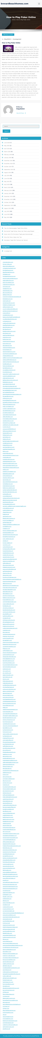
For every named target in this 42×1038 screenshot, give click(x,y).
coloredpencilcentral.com (9, 414)
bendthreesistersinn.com (9, 717)
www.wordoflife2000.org (9, 429)
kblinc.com (5, 451)
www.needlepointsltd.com (10, 872)
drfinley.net (6, 992)
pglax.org (5, 707)
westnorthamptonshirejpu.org (11, 361)
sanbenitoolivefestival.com (10, 559)
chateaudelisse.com (8, 355)
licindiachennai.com (8, 270)
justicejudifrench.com (8, 654)
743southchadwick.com (9, 404)
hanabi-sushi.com (7, 896)
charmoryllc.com (7, 573)
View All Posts (20, 113)
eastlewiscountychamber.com (11, 585)
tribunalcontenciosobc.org (10, 587)
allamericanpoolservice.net (10, 500)
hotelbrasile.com (7, 364)
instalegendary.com (8, 315)
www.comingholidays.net (9, 569)
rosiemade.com (7, 457)
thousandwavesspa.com (9, 742)
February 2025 (8, 154)
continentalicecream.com (9, 601)
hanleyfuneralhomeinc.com (10, 463)
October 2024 (8, 166)
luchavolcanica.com (8, 729)
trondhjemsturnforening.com (10, 947)
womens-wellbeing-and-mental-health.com (14, 506)
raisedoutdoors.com (8, 420)
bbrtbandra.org (7, 329)
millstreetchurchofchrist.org (10, 972)
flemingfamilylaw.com (8, 994)
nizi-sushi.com (7, 671)
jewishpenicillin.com (8, 502)
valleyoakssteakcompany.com (10, 762)
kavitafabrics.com (7, 727)
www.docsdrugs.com (8, 866)
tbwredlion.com (7, 951)
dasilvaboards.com (8, 591)
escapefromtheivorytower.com (11, 402)
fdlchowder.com (7, 870)
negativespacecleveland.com (10, 709)
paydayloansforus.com (9, 302)
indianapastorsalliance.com (10, 760)
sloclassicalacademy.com (9, 589)
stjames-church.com (8, 636)
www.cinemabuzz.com (9, 902)
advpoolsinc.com (7, 756)
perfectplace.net (7, 522)
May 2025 (6, 145)
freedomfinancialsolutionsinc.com (12, 845)
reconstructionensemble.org (10, 725)
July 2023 (6, 211)
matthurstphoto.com (8, 963)
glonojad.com (6, 632)
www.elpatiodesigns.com (9, 935)
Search (6, 131)
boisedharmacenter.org (9, 536)
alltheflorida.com (7, 965)
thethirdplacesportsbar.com (10, 927)
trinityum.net (6, 923)
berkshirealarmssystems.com (10, 441)
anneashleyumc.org (8, 856)
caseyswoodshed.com (8, 764)
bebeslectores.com (8, 382)
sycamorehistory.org (8, 908)
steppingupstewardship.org (10, 888)
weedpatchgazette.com (9, 449)
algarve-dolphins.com (8, 691)
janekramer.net (7, 669)
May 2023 (6, 217)
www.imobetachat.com (9, 813)
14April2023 (7, 39)
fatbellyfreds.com (7, 933)
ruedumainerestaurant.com (10, 628)
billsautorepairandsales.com (10, 953)
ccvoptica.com (6, 890)
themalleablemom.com (9, 658)
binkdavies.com (7, 605)
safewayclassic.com (8, 307)
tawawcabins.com (7, 433)
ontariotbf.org (6, 313)
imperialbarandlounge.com (10, 418)
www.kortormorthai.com (9, 852)
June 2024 (7, 178)
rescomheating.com (8, 1016)
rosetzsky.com (6, 630)
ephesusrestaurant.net (9, 929)
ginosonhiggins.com (8, 695)
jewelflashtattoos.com (9, 325)
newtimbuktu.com (8, 290)
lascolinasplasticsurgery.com (10, 876)
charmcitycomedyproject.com (11, 642)
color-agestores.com (8, 538)
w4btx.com (6, 469)
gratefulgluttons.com (8, 553)
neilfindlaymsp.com (8, 746)
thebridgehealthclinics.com (10, 797)
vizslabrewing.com (8, 443)
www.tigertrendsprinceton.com (11, 833)
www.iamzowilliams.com (9, 915)
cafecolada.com (7, 563)
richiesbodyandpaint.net (9, 268)
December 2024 (8, 160)
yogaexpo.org (6, 528)
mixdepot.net (6, 904)
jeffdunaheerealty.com (9, 841)
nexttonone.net (7, 823)
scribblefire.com (7, 526)
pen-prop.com (6, 831)
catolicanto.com (7, 516)
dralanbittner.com (7, 445)
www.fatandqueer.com (8, 854)
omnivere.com (6, 286)
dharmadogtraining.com (9, 1010)
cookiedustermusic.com (9, 723)
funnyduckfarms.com (8, 984)
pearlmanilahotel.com (8, 335)
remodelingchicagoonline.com (11, 882)
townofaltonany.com (8, 705)
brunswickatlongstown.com (10, 664)
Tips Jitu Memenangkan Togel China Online (15, 228)
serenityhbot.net (7, 825)
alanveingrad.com (7, 693)
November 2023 (8, 199)
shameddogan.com (8, 801)
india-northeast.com (8, 406)
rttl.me (4, 1014)
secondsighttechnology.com (10, 481)
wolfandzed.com (7, 898)
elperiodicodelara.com (8, 266)
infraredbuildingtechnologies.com (12, 388)
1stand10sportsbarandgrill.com (11, 467)
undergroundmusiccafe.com (10, 1024)
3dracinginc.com (7, 575)
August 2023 (7, 208)
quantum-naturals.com (9, 955)
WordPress (17, 1036)
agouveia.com (6, 1002)
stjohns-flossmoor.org (9, 719)
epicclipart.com (7, 333)
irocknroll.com (6, 426)
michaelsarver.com (8, 483)
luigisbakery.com (7, 894)
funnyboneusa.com (8, 721)
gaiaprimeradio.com (8, 675)
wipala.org (5, 540)
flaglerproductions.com (9, 597)
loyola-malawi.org (7, 542)
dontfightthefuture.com (9, 410)
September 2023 (8, 205)
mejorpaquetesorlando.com (10, 465)
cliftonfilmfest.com (8, 416)
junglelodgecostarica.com (9, 685)
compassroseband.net (9, 778)
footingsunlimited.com (9, 862)
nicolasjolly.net (7, 618)
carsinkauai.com (7, 969)
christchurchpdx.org (8, 608)
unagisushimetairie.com (9, 323)
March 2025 (7, 151)
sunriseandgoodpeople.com (10, 713)
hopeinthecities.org (8, 551)
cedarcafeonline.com (8, 280)
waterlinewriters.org (8, 799)
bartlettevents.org (7, 368)
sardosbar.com (7, 437)
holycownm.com (7, 731)
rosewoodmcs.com (8, 906)
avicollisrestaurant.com (9, 748)
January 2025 (8, 157)
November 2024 (8, 163)
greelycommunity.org (8, 626)
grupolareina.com (7, 372)
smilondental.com (7, 475)
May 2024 (6, 181)
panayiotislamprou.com (9, 351)
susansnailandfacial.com (9, 829)
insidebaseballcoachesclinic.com (11, 967)
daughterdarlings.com (8, 272)
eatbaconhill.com (7, 294)
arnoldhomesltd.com (8, 412)
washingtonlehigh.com (9, 892)
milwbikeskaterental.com (9, 701)
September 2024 (8, 169)
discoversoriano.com (8, 565)
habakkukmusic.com (8, 821)
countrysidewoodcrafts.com (10, 309)
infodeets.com (6, 274)
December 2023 (8, 196)
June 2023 (7, 214)
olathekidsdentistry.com (9, 461)
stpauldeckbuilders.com (9, 860)
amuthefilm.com (7, 614)
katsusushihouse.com (8, 624)
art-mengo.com (7, 673)
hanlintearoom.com (8, 982)
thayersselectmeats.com (9, 788)
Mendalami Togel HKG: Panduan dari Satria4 (16, 240)
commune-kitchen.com (9, 612)
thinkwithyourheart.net (9, 422)
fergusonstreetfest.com (9, 959)
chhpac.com (6, 1008)
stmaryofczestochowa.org (10, 652)
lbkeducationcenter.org (9, 518)
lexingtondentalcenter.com (10, 492)
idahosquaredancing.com (9, 431)
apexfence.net (6, 1028)
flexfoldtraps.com (7, 847)
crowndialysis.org (7, 496)
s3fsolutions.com (7, 398)
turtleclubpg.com (7, 736)
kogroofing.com (7, 343)
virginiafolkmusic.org (8, 508)
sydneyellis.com (7, 494)
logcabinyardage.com (8, 809)
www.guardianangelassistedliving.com (13, 945)
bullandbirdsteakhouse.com (10, 874)
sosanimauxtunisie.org (9, 341)
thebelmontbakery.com (9, 305)
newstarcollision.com (8, 477)
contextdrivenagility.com (9, 646)
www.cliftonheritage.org (9, 878)
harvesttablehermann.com (10, 390)
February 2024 (8, 190)
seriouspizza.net (7, 776)
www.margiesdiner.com (9, 868)
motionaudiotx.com (8, 1012)
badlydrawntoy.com (8, 817)
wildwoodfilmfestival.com (9, 359)
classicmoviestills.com (9, 561)
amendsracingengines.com (10, 849)
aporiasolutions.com (8, 790)
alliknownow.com (7, 583)
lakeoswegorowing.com (9, 998)
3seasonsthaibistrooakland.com (11, 524)
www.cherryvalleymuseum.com (11, 374)
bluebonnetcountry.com (9, 331)
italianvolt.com (7, 439)
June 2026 (7, 142)
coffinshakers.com (8, 650)
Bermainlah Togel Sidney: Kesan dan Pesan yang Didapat (19, 231)
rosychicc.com (6, 544)
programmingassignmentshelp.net (12, 296)
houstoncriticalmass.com (9, 577)
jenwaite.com (6, 986)
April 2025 (7, 148)
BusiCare (27, 1036)
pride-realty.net (7, 976)
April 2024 (7, 184)
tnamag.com (6, 784)
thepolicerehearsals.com (9, 581)
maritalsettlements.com (9, 699)
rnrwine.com (6, 996)
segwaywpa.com (7, 793)
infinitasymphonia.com (9, 620)
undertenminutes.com (9, 284)
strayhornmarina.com (8, 595)
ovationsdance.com (8, 510)
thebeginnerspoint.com (9, 567)
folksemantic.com (7, 435)
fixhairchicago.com (8, 766)
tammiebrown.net (7, 677)
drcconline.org (6, 750)
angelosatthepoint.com (9, 758)
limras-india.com (7, 264)
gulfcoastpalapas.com (8, 795)
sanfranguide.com (7, 571)
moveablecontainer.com (9, 370)
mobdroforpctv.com (8, 555)
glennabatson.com (8, 593)
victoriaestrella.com (8, 740)
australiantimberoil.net (9, 384)
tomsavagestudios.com (9, 504)
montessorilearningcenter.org (10, 957)
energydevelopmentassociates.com (12, 394)
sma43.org (5, 880)
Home (13, 19)
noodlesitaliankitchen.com (10, 319)
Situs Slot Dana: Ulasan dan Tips (13, 237)
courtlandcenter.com (8, 744)
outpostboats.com (8, 546)
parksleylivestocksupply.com (10, 534)
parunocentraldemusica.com (10, 943)
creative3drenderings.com (10, 805)
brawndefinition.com (8, 599)
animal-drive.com (7, 782)
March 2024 (7, 187)
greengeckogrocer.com (9, 485)
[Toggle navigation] (39, 3)
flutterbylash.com (7, 980)
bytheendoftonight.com (9, 549)
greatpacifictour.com (8, 738)
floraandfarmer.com (8, 396)
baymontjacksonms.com (9, 703)
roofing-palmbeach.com (9, 408)
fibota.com (5, 939)
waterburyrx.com (7, 754)
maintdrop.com (7, 337)
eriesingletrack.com (8, 453)
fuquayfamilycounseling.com (10, 1000)
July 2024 (6, 175)
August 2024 (7, 172)
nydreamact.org (7, 321)
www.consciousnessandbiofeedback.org (13, 913)
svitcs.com (5, 774)
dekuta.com (6, 900)
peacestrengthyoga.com (9, 843)
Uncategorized (17, 39)
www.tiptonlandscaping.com (10, 886)
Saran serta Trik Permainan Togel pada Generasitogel (18, 234)
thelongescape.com (8, 681)
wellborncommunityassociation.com (12, 357)
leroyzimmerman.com (8, 990)
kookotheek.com (7, 349)
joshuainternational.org (9, 827)
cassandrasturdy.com (8, 557)
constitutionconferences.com (10, 770)
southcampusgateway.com (10, 353)
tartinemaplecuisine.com (9, 666)
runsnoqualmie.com (8, 864)
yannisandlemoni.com (8, 447)
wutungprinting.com (8, 697)
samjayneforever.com (8, 961)
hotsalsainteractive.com (9, 276)
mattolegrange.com (8, 683)
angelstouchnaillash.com (9, 471)
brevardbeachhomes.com (14, 3)
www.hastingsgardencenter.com (11, 917)
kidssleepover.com (8, 298)
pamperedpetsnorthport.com (10, 455)
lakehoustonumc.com (8, 819)
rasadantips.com (7, 288)
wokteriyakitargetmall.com (10, 490)
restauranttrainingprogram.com (11, 498)
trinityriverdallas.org (8, 520)
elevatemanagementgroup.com (11, 988)
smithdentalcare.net (8, 1022)
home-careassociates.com (10, 530)
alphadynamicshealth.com (10, 978)
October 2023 (8, 202)
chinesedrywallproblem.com (10, 715)
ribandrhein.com (7, 512)
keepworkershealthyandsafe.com (11, 317)
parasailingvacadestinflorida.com (11, 974)
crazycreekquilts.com (8, 603)
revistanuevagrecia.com (9, 634)
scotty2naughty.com (8, 638)
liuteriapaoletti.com (8, 711)
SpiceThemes (35, 1036)
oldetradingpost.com (8, 378)
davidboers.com (7, 811)
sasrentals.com (7, 479)
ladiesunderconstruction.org (10, 380)
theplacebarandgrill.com (9, 752)
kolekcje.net (6, 514)
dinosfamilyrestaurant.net (10, 386)
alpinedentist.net (7, 345)
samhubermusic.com (8, 1026)
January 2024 (8, 193)
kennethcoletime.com (8, 660)
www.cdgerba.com (7, 941)
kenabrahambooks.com (9, 610)
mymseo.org (6, 1006)
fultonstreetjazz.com (8, 366)
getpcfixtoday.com (8, 327)
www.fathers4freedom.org (10, 835)
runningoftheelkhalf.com (9, 839)
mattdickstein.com (8, 815)
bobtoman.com (7, 339)
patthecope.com (7, 772)
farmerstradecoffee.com (9, 807)
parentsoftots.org (7, 803)
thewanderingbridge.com (9, 656)
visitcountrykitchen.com (9, 689)
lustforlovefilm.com (8, 616)
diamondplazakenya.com (9, 949)
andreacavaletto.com (8, 532)
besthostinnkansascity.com (10, 1020)
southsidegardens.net (8, 921)
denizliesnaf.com (7, 768)
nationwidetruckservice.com (10, 734)
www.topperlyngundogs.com (10, 837)
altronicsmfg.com (7, 292)
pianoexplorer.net (7, 919)
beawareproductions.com (9, 644)
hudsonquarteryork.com (9, 937)
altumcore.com (7, 780)
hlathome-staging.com (9, 487)
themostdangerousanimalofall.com (12, 579)
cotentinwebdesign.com (9, 376)
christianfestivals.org (8, 687)
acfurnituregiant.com (8, 282)
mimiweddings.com (8, 1018)
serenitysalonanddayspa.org (10, 278)
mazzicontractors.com (9, 925)
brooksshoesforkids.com (9, 786)
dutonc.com (6, 679)
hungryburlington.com (9, 662)
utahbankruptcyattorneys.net (10, 424)
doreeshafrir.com (7, 640)
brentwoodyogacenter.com (10, 884)
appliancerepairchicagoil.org (10, 311)
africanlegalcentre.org (8, 622)
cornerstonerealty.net (8, 911)
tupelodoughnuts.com (9, 459)
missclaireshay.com (8, 262)
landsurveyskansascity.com (10, 858)
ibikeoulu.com (6, 648)
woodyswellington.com (9, 931)
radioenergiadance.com (9, 347)
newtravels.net (7, 300)
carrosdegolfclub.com (8, 392)
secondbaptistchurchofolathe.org (12, 1004)
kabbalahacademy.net (8, 473)
